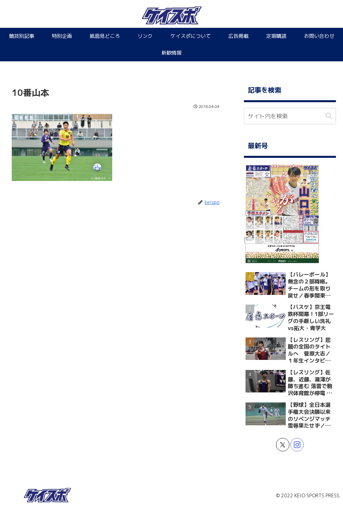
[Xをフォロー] (282, 444)
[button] (329, 116)
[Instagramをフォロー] (297, 444)
